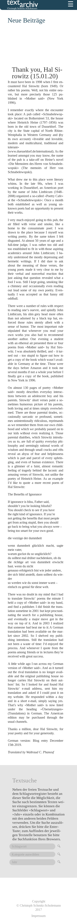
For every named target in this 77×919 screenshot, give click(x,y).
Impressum (38, 916)
